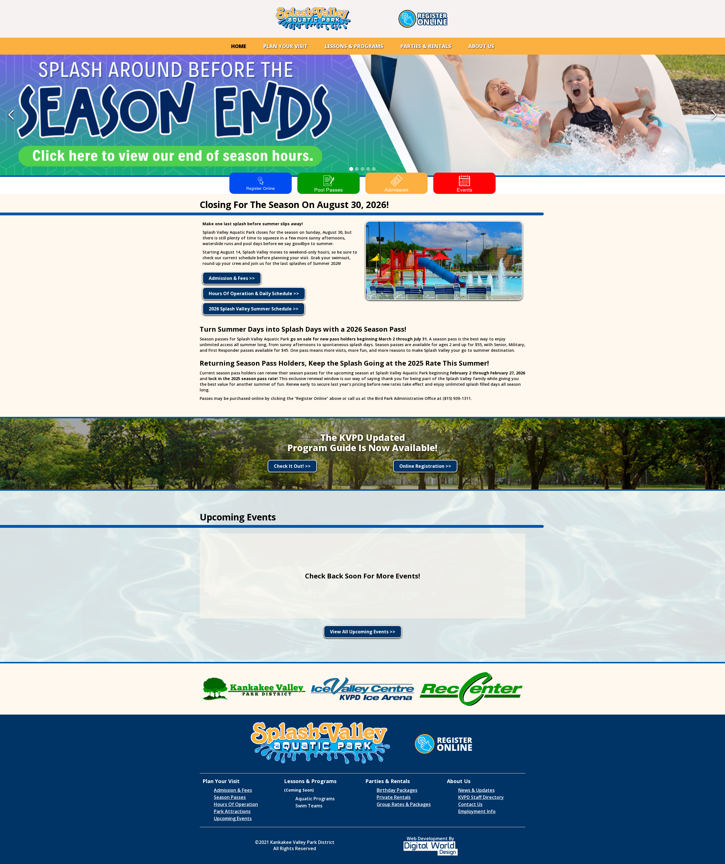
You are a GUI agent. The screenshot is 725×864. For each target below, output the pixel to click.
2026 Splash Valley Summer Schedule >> (253, 309)
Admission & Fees (233, 790)
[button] (285, 46)
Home (238, 46)
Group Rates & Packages (404, 804)
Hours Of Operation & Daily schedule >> (254, 293)
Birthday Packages (397, 790)
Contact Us (470, 804)
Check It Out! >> (292, 466)
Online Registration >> (425, 466)
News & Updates (476, 790)
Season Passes (230, 797)
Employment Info (477, 811)
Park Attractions (232, 811)
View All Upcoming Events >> (362, 632)
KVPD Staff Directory (481, 797)
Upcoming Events (233, 818)
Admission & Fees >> (232, 278)
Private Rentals (394, 797)
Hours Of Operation (236, 804)
